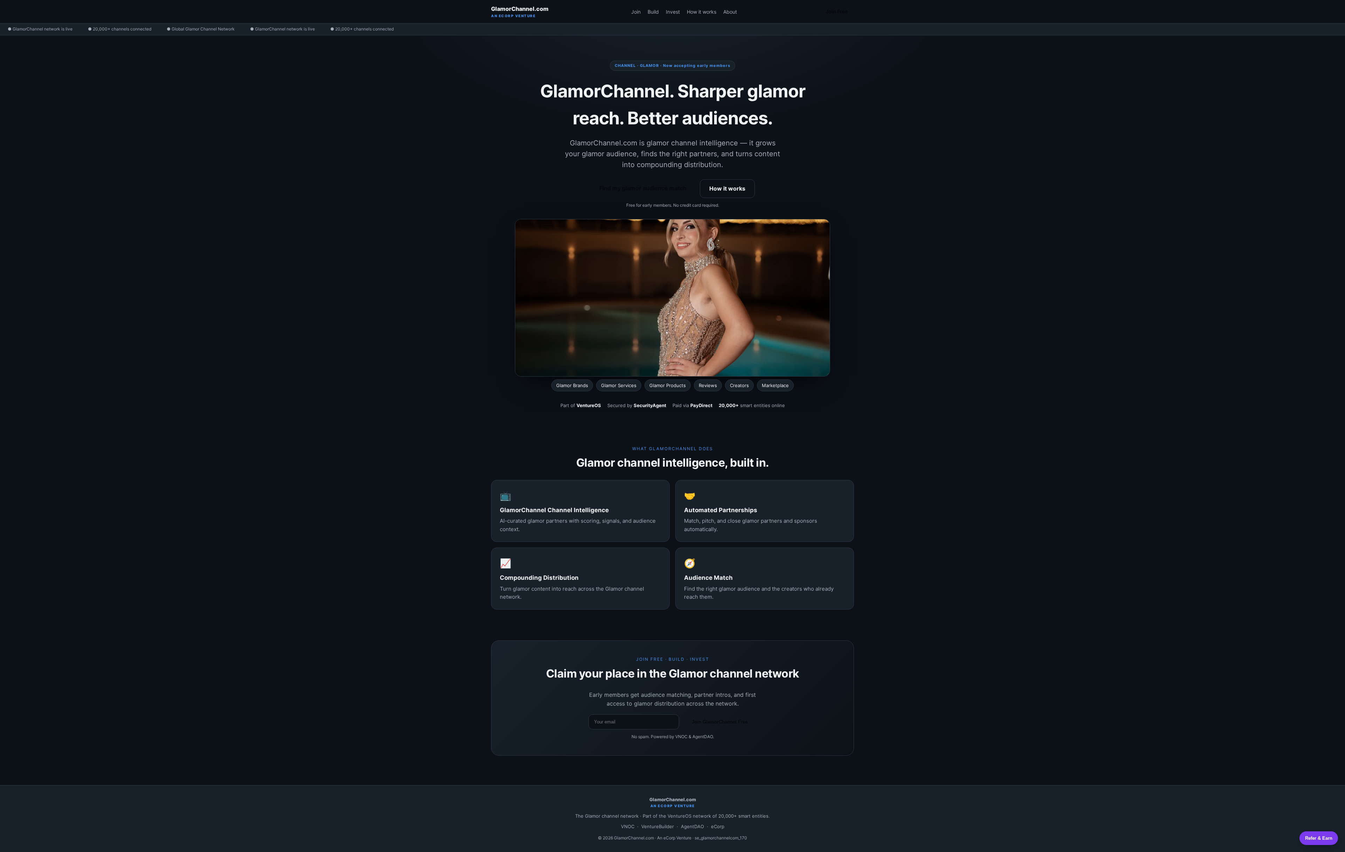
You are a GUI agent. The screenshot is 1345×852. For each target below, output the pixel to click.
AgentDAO (692, 826)
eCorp (717, 826)
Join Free (837, 11)
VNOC (627, 826)
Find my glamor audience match (643, 188)
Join (636, 12)
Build (653, 12)
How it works (701, 12)
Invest (673, 12)
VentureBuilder (657, 826)
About (730, 12)
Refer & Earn (1318, 838)
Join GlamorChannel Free (719, 721)
